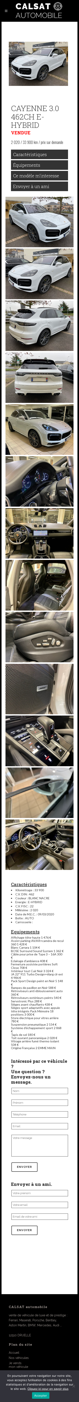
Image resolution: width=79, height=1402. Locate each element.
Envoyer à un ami (31, 186)
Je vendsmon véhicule (18, 1365)
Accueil (14, 1352)
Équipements (26, 165)
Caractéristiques (30, 154)
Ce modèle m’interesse (36, 176)
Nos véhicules (19, 1358)
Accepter (40, 1395)
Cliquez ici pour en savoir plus (47, 1388)
